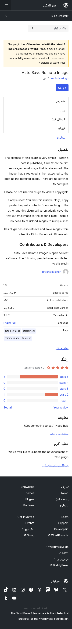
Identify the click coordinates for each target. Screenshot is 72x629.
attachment (29, 331)
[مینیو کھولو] (5, 5)
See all (7, 407)
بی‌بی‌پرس (61, 559)
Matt (64, 553)
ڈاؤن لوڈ (62, 87)
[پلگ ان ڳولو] (31, 28)
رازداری (64, 505)
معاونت (60, 137)
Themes (29, 493)
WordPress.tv (58, 535)
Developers (61, 529)
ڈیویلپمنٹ (59, 128)
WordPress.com (57, 546)
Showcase (27, 487)
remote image (12, 338)
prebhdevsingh (59, 78)
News (65, 493)
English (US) (10, 322)
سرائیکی (55, 581)
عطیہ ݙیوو (27, 529)
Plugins (29, 499)
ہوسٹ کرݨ (62, 499)
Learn (65, 517)
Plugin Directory (59, 15)
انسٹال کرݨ (58, 119)
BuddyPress (59, 565)
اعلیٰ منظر (62, 348)
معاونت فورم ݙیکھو (59, 433)
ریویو (62, 110)
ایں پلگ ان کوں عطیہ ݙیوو (55, 465)
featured (26, 338)
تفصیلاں (60, 101)
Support (63, 523)
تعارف (65, 487)
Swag (29, 535)
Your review (61, 407)
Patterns (28, 505)
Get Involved (25, 517)
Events (29, 523)
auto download (12, 331)
